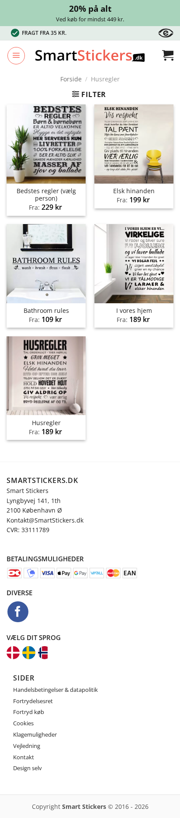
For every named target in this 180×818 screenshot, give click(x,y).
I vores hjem (134, 311)
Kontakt (23, 757)
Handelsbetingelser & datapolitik (55, 690)
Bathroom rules (46, 311)
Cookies (23, 723)
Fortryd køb (28, 712)
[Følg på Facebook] (17, 611)
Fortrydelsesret (33, 701)
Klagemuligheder (35, 734)
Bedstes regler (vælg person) (46, 194)
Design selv (27, 768)
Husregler (46, 423)
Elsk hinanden (134, 191)
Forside (71, 79)
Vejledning (26, 746)
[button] (16, 55)
